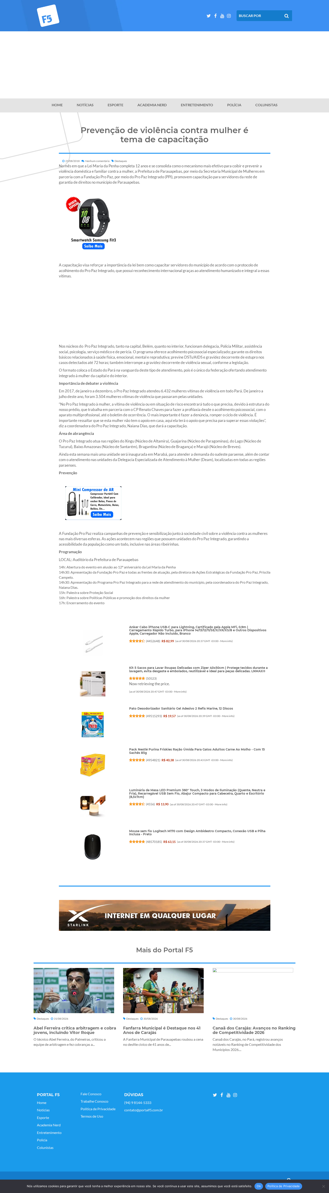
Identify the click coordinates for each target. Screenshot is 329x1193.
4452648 (153, 641)
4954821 (153, 760)
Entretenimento (197, 105)
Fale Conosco (91, 1094)
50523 (151, 678)
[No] (323, 1186)
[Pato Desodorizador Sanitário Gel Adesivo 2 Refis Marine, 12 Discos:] (92, 725)
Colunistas (266, 105)
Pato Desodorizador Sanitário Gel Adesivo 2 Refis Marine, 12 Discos (181, 708)
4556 (150, 804)
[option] (164, 915)
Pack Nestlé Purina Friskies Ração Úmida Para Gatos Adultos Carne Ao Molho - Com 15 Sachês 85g (197, 751)
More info (226, 641)
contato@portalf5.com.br (143, 1110)
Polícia (234, 105)
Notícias (85, 105)
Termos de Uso (92, 1116)
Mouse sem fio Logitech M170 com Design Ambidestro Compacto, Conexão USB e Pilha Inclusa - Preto (197, 832)
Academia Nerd (152, 105)
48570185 (154, 842)
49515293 (154, 716)
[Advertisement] (164, 65)
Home (57, 105)
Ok (259, 1186)
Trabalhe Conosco (94, 1101)
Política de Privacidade (98, 1109)
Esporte (115, 105)
